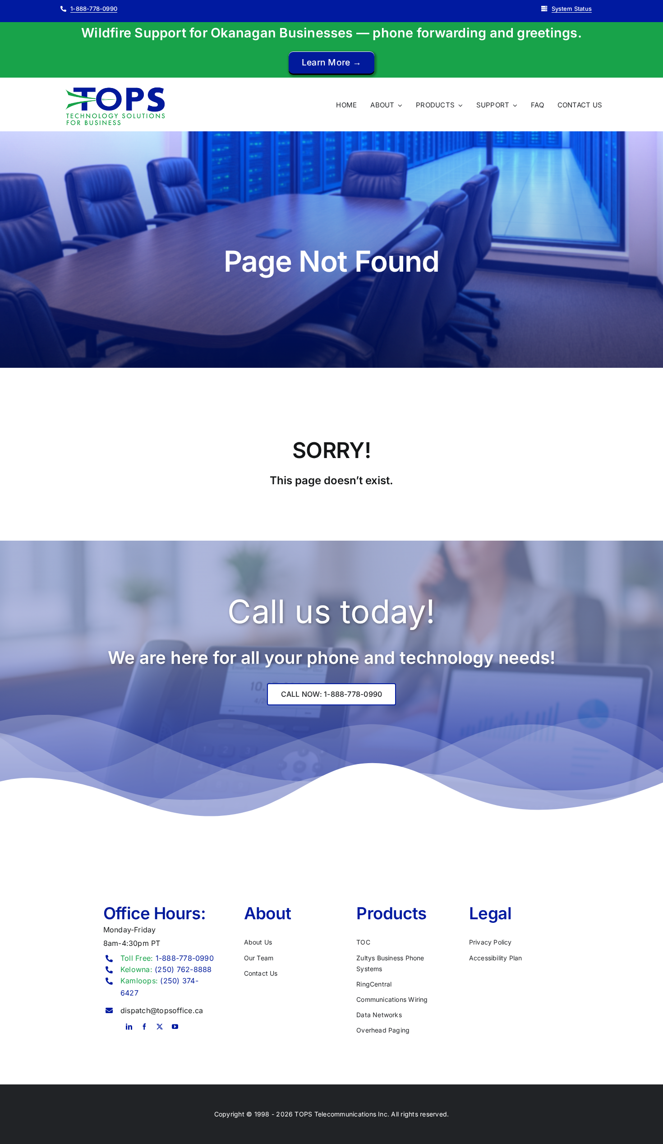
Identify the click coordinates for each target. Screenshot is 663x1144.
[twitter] (160, 1027)
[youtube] (175, 1027)
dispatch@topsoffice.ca (161, 1010)
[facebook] (144, 1027)
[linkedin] (129, 1027)
